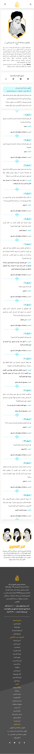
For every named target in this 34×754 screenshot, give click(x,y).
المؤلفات (17, 667)
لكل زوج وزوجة (17, 674)
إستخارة (17, 691)
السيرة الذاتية (17, 640)
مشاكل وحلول (17, 718)
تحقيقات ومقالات (17, 704)
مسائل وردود (17, 664)
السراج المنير (17, 671)
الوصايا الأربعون (17, 677)
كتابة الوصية (17, 697)
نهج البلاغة (17, 627)
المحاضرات (17, 647)
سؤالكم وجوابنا (17, 687)
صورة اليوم (17, 681)
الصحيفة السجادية (17, 630)
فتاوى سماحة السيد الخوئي (17, 728)
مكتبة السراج (17, 711)
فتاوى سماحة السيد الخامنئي (17, 734)
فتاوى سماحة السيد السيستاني (17, 731)
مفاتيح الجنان (17, 634)
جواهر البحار (17, 657)
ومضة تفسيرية (17, 654)
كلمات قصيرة (17, 650)
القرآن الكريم (17, 624)
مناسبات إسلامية (17, 701)
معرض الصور (17, 644)
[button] (30, 4)
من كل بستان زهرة (17, 714)
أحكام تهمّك (17, 738)
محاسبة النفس (17, 694)
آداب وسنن (17, 707)
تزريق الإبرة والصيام (17, 75)
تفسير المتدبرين (17, 661)
